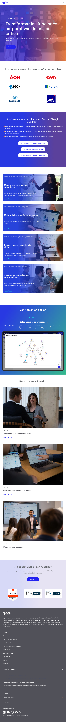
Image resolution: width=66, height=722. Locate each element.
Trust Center (6, 650)
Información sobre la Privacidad (12, 646)
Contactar (6, 632)
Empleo (5, 660)
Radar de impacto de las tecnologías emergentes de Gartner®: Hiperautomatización (25, 685)
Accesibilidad (7, 643)
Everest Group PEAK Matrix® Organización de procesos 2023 (19, 682)
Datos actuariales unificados (33, 321)
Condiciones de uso (9, 636)
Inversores (6, 663)
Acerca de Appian (8, 653)
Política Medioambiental (10, 639)
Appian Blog (6, 656)
